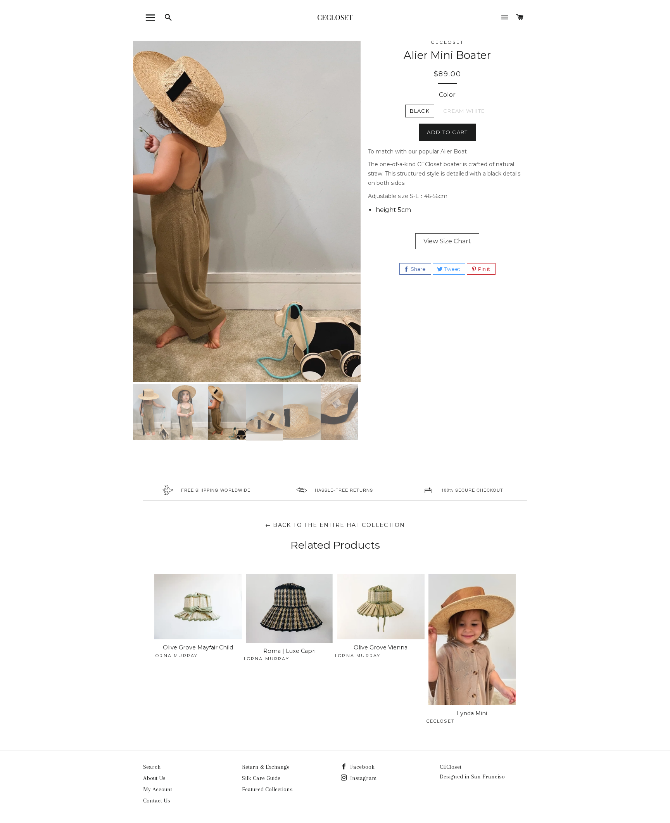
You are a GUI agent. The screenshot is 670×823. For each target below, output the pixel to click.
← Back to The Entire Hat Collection (335, 525)
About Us (154, 778)
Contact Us (156, 800)
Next (374, 124)
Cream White (464, 111)
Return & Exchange (266, 766)
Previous (121, 124)
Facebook (362, 766)
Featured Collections (267, 789)
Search (152, 766)
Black (420, 111)
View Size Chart (447, 241)
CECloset (450, 766)
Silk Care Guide (261, 778)
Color (447, 94)
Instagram (363, 778)
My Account (157, 789)
